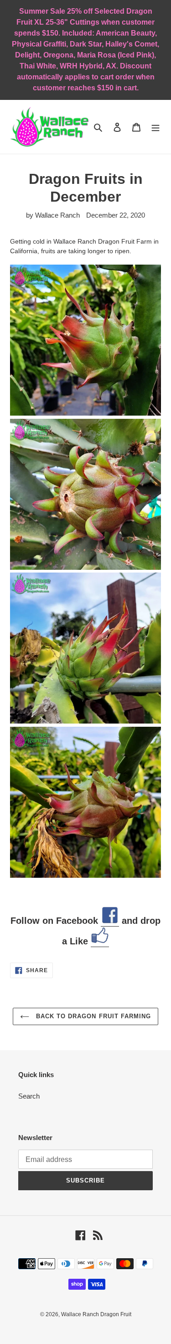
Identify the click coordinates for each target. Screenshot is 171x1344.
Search (29, 1096)
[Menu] (155, 127)
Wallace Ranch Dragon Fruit (96, 1314)
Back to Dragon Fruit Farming (92, 1016)
